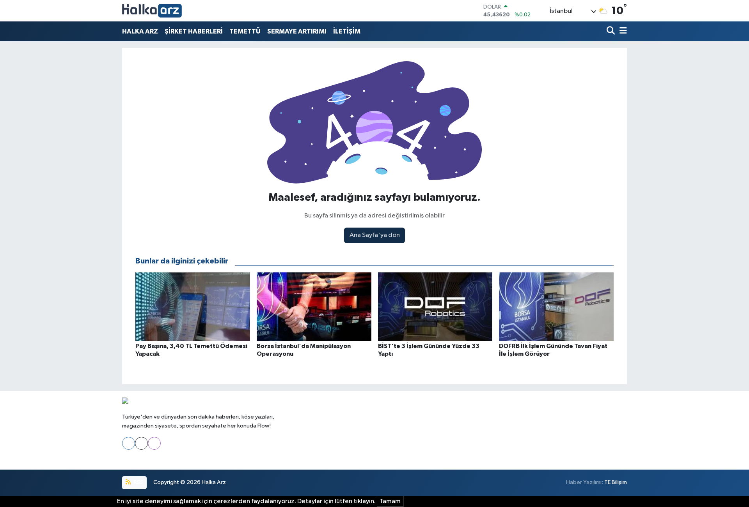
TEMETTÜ (245, 31)
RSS (138, 482)
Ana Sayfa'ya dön (375, 235)
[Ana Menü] (621, 31)
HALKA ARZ (140, 31)
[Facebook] (128, 443)
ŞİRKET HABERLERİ (194, 31)
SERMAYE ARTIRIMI (297, 31)
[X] (141, 443)
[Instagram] (154, 443)
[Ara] (611, 31)
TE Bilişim (615, 482)
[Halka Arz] (152, 10)
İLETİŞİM (346, 31)
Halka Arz (214, 482)
